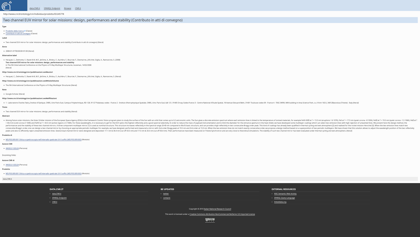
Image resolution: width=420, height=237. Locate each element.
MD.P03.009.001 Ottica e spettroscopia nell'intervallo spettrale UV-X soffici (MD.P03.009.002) (43, 139)
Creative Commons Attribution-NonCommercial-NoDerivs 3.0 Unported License (222, 214)
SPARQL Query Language (284, 198)
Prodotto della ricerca (15, 31)
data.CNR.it (35, 8)
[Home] (13, 5)
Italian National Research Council (217, 209)
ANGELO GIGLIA (12, 148)
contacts (166, 198)
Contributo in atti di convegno (18, 33)
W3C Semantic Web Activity (285, 193)
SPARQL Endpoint (52, 8)
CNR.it (78, 8)
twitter (166, 193)
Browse (67, 8)
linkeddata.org (280, 202)
